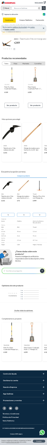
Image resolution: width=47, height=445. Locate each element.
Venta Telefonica (8, 421)
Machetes (26, 63)
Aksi (16, 39)
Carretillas (38, 63)
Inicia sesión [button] (39, 2)
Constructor (9, 20)
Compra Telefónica (25, 20)
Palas (15, 63)
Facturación (40, 20)
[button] (29, 8)
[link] (11, 87)
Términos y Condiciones (11, 414)
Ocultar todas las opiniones (23, 310)
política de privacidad (13, 442)
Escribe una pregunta (14, 271)
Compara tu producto (23, 176)
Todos (6, 63)
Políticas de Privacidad (11, 417)
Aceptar (39, 441)
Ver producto (12, 105)
